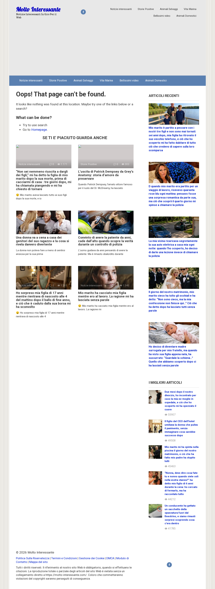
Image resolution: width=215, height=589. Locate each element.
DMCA (110, 558)
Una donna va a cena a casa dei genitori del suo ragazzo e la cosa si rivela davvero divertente (42, 241)
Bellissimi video (161, 15)
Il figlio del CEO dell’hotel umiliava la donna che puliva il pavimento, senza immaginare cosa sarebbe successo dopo (181, 428)
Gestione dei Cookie (91, 558)
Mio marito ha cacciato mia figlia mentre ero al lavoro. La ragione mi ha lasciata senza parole (106, 296)
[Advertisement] (107, 47)
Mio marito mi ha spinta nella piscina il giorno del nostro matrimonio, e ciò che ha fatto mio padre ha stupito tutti (182, 454)
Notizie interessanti (121, 9)
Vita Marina (190, 9)
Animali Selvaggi (169, 9)
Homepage (39, 130)
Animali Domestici (186, 15)
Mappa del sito (38, 562)
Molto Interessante (38, 9)
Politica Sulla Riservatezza (33, 558)
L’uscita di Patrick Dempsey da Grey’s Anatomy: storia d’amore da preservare (105, 175)
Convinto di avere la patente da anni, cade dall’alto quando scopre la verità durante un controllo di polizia (105, 241)
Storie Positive (146, 9)
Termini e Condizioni (64, 558)
